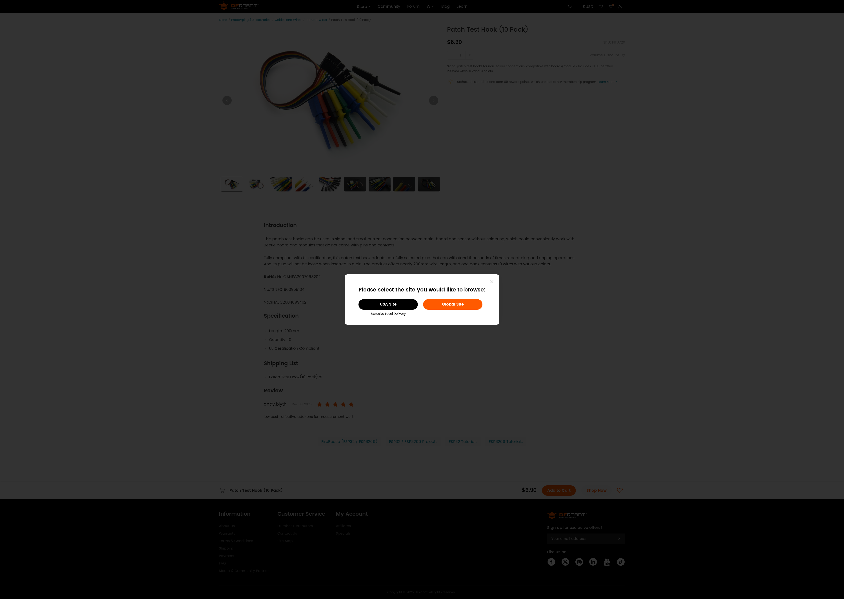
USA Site (388, 304)
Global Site (453, 304)
